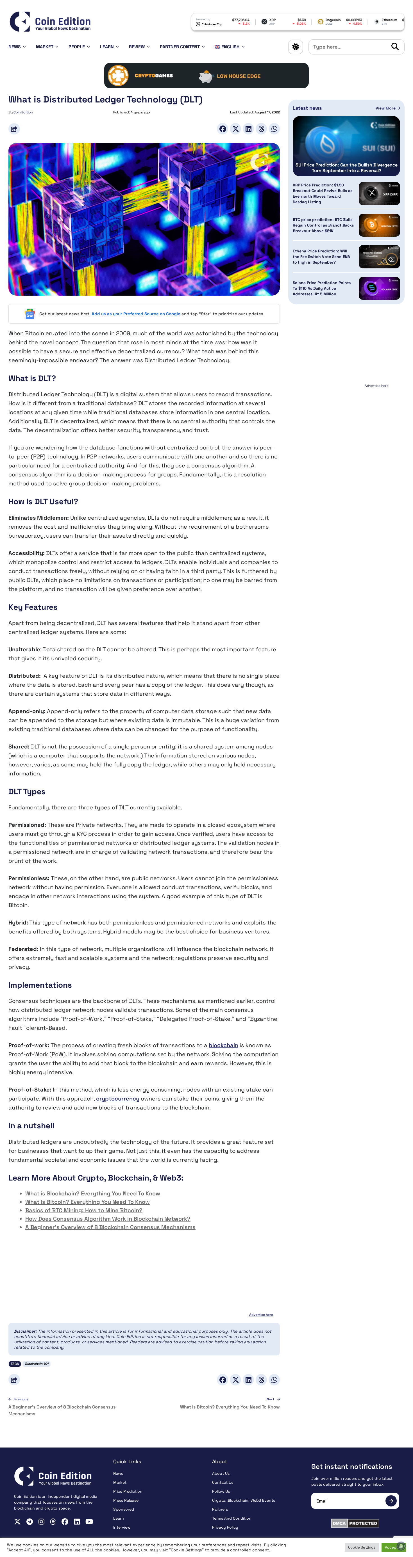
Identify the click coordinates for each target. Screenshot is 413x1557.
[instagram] (41, 1521)
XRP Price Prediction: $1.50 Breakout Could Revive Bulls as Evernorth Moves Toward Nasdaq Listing (322, 193)
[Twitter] (235, 128)
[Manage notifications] (401, 1546)
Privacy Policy (225, 1527)
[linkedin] (77, 1521)
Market (44, 47)
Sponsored (123, 1509)
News (14, 47)
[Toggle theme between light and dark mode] (295, 47)
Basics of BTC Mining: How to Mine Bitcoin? (83, 1210)
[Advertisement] (346, 425)
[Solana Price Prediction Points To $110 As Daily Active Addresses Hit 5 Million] (379, 288)
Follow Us (221, 1491)
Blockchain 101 (36, 1364)
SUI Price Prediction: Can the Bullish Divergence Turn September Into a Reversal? (347, 167)
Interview (121, 1527)
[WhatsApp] (274, 128)
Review (137, 47)
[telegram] (29, 1521)
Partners (220, 1509)
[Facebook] (222, 128)
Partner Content (180, 47)
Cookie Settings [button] (361, 1547)
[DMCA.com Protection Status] (355, 1523)
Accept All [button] (394, 1547)
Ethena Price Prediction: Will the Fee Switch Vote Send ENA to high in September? (321, 257)
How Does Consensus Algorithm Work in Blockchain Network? (107, 1218)
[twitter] (17, 1521)
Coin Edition (23, 112)
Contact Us (222, 1482)
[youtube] (89, 1521)
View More (386, 108)
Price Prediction (127, 1491)
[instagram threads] (53, 1521)
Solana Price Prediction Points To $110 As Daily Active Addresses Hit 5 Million (322, 288)
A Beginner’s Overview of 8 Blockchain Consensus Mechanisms (110, 1227)
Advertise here (261, 1314)
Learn (107, 47)
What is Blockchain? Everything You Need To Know (92, 1193)
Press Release (126, 1500)
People (77, 47)
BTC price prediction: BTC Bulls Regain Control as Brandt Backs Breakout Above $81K (323, 225)
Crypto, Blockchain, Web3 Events (243, 1500)
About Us (221, 1473)
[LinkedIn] (248, 128)
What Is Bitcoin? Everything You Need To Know (87, 1202)
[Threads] (261, 128)
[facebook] (65, 1521)
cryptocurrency (117, 1098)
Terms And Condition (231, 1518)
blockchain (223, 1045)
